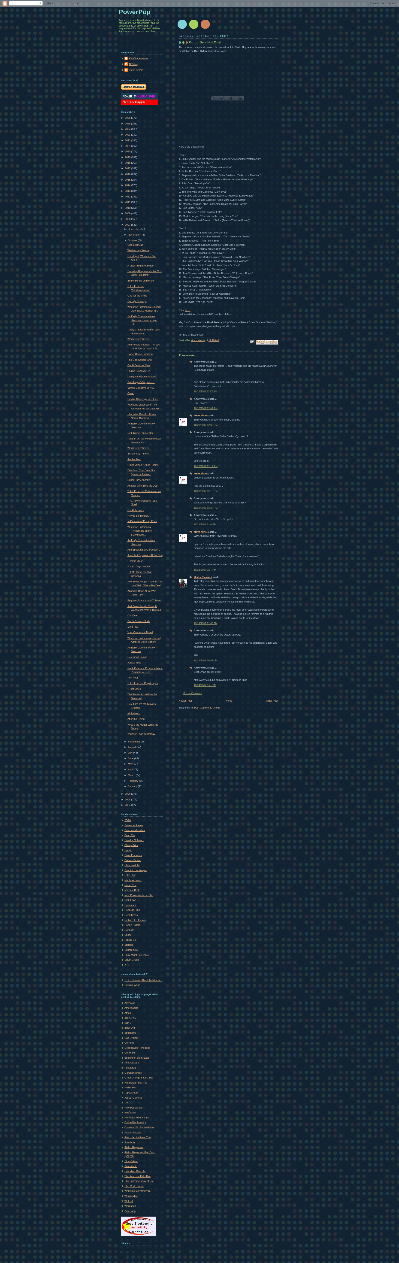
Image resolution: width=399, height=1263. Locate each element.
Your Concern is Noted (140, 632)
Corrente (129, 1042)
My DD (128, 1102)
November (134, 234)
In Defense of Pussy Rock (142, 521)
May (130, 764)
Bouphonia (130, 1032)
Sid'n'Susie (130, 940)
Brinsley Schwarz (134, 840)
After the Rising (136, 719)
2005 (128, 799)
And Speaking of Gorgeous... (143, 549)
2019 (128, 157)
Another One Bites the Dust (142, 485)
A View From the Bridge (140, 265)
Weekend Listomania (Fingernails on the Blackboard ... (139, 531)
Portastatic (130, 905)
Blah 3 (127, 1022)
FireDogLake (131, 1062)
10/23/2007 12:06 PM (206, 425)
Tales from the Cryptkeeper (142, 683)
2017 (128, 168)
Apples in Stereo (133, 825)
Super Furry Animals (138, 480)
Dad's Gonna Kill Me (138, 621)
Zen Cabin (130, 1211)
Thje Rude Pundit (134, 1186)
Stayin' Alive (131, 1161)
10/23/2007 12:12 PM (206, 466)
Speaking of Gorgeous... (141, 382)
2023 (128, 134)
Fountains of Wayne (135, 870)
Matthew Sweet (133, 880)
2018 (128, 162)
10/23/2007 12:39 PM (206, 507)
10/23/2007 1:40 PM (205, 524)
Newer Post (185, 700)
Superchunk (131, 949)
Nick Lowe (130, 900)
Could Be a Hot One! (139, 365)
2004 (128, 805)
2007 (128, 224)
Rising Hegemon (133, 1147)
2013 (128, 191)
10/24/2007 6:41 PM (205, 685)
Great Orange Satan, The (138, 1077)
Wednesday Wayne (138, 250)
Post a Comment (192, 693)
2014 (128, 185)
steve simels (201, 415)
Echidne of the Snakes (137, 1057)
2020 (128, 151)
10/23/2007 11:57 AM (205, 391)
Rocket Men (134, 459)
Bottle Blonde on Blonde (140, 280)
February (133, 780)
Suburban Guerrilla (134, 1171)
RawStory (130, 1142)
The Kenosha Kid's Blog (137, 1176)
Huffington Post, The (135, 1082)
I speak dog (131, 1092)
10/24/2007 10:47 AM (205, 660)
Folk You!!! (133, 677)
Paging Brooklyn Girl (138, 371)
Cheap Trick (131, 845)
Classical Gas (135, 244)
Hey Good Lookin (137, 657)
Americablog (131, 1007)
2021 (128, 146)
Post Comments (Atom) (207, 707)
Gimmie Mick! (135, 561)
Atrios (127, 1013)
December (134, 229)
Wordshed (130, 1206)
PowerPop (135, 11)
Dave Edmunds (133, 855)
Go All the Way (135, 510)
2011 (128, 202)
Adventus (129, 1003)
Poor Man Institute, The (137, 1137)
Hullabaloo (130, 1087)
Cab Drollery (131, 1037)
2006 (128, 793)
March (132, 775)
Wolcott (128, 1201)
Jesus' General (133, 1097)
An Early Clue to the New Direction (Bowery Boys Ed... (142, 320)
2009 (128, 213)
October (133, 240)
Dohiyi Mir (130, 1052)
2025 (128, 123)
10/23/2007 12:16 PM (206, 491)
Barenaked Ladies (134, 830)
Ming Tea (132, 626)
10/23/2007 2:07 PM (205, 569)
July (130, 752)
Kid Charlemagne (138, 58)
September (134, 741)
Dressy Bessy (132, 860)
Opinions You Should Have (139, 1127)
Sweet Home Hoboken (140, 354)
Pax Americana (132, 1132)
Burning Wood (132, 985)
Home (229, 700)
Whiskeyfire (131, 1196)
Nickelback (133, 713)
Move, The (130, 885)
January (133, 786)
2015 (128, 179)
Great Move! (134, 689)
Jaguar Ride (134, 662)
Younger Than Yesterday (141, 734)
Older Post (272, 700)
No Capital (130, 1112)
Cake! (130, 393)
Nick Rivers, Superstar (140, 433)
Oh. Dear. (132, 615)
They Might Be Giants (136, 955)
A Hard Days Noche (138, 566)
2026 (128, 117)
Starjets (128, 944)
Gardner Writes (133, 1072)
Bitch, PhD (130, 1017)
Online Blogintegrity (135, 1122)
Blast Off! (129, 1027)
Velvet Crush (131, 959)
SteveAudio (130, 1166)
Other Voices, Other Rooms (143, 464)
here (187, 310)
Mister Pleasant (203, 577)
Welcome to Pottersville (137, 1191)
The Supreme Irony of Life (139, 1181)
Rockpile (129, 930)
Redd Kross (131, 915)
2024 (128, 129)
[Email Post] (252, 341)
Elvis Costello (131, 865)
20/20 (127, 820)
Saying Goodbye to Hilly (140, 387)
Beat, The (129, 835)
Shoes (128, 934)
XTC (127, 964)
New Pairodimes (133, 1107)
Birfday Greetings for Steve (142, 399)
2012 (128, 196)
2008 (128, 219)
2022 (128, 140)
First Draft (130, 1067)
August (132, 747)
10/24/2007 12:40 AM (205, 623)
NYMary (133, 64)
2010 (128, 207)
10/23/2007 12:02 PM (206, 408)
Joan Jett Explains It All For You (145, 555)
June (131, 758)
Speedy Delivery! (137, 301)
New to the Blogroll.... (139, 515)
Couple (128, 850)
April (130, 769)
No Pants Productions (136, 1117)
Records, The (132, 910)
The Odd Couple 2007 (139, 359)
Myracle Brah (131, 890)
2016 (128, 174)
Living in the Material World (142, 376)
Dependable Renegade (137, 1047)
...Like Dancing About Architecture (143, 980)
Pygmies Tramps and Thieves (144, 600)
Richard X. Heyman (135, 920)
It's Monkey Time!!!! (138, 453)
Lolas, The (130, 875)
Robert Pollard (132, 925)
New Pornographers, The (138, 895)
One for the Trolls (137, 295)
